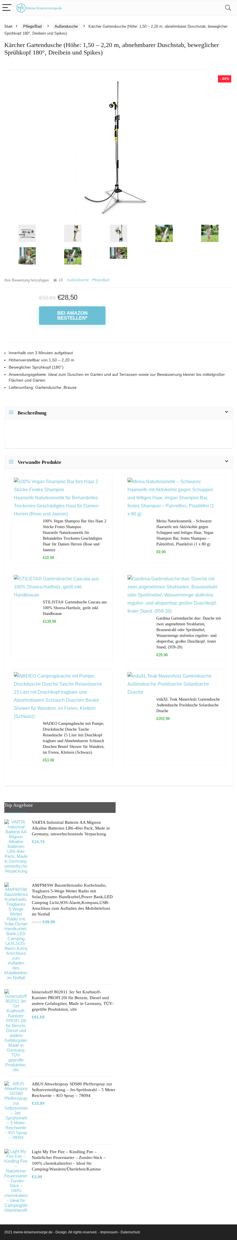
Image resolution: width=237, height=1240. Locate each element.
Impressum (109, 1232)
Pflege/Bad (32, 26)
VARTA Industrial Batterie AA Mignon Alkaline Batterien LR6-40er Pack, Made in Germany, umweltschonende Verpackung (71, 828)
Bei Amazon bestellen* (72, 315)
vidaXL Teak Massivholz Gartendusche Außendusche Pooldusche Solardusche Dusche (188, 705)
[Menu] (7, 8)
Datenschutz (130, 1232)
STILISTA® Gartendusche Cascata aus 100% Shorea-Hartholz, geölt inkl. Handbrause (75, 608)
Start (8, 26)
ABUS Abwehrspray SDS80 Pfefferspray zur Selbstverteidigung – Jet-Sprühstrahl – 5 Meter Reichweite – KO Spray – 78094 (73, 1090)
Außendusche (66, 26)
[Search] (228, 8)
